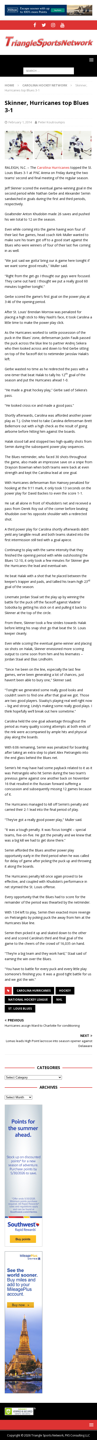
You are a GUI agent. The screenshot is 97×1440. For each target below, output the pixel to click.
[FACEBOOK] (35, 25)
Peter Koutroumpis (51, 122)
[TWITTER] (44, 25)
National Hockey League (28, 1000)
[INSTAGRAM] (53, 25)
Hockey (65, 991)
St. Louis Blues (20, 1009)
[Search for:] (48, 70)
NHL (59, 1000)
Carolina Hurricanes (53, 167)
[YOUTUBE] (62, 25)
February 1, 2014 (20, 122)
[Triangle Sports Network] (48, 52)
